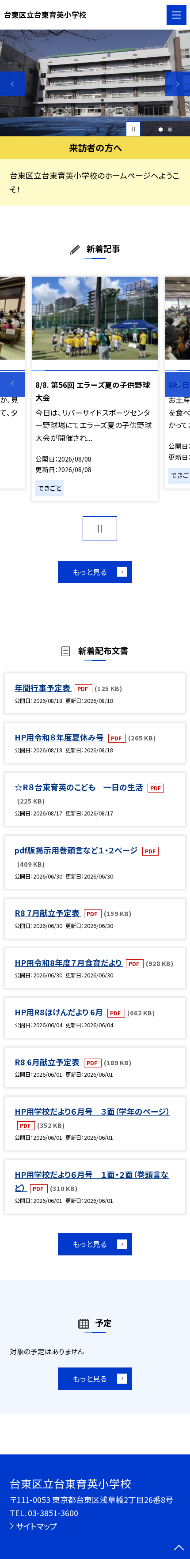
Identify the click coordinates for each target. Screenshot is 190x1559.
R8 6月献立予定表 (48, 1061)
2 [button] (170, 129)
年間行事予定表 (43, 687)
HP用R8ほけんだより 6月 (60, 1012)
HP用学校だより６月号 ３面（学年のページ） (92, 1111)
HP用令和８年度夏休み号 (60, 737)
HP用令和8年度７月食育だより (69, 962)
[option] (95, 83)
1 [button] (161, 129)
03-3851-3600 (53, 1512)
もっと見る (90, 572)
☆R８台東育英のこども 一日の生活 (80, 787)
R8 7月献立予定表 (48, 912)
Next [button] (177, 83)
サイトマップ (36, 1526)
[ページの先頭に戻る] (179, 1548)
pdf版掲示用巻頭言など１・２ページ (77, 850)
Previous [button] (12, 83)
